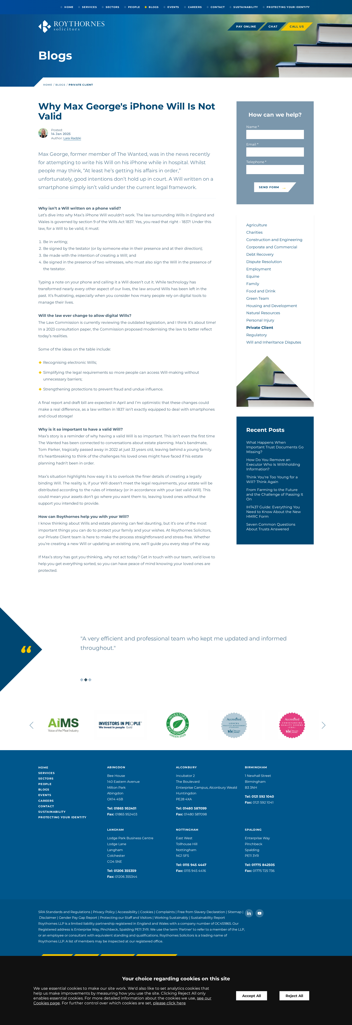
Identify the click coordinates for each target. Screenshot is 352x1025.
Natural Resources (263, 313)
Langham (115, 829)
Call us (297, 26)
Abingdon (116, 767)
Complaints (165, 912)
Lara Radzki (72, 138)
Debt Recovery (260, 254)
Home (68, 7)
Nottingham (187, 829)
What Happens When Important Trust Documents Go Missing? (275, 447)
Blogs (154, 7)
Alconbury (186, 767)
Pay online (246, 26)
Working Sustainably (171, 918)
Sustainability (245, 7)
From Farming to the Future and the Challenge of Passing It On (274, 494)
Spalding (253, 829)
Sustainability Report (208, 918)
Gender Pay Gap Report (78, 918)
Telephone (255, 162)
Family (252, 283)
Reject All (294, 996)
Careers (195, 7)
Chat (272, 26)
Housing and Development (271, 305)
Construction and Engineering (274, 239)
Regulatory (256, 335)
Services (89, 7)
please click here (169, 1003)
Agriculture (256, 225)
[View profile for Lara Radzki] (43, 133)
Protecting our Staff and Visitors (126, 918)
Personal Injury (260, 320)
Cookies (146, 912)
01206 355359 (125, 871)
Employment (258, 269)
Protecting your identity (288, 7)
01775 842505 (263, 865)
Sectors (112, 7)
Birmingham (256, 767)
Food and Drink (260, 291)
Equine (252, 276)
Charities (254, 232)
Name (251, 127)
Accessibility (128, 912)
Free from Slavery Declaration (201, 912)
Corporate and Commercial (271, 247)
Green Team (257, 298)
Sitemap (235, 912)
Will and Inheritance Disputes (273, 342)
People (134, 7)
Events (173, 7)
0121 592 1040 (263, 796)
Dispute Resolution (264, 261)
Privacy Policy (104, 912)
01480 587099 (195, 808)
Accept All (251, 996)
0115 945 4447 (194, 865)
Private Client (81, 84)
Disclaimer (47, 918)
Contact (218, 7)
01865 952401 (125, 808)
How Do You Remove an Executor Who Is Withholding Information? (273, 464)
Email (251, 144)
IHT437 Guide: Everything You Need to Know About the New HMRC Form (273, 512)
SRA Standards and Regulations (64, 912)
